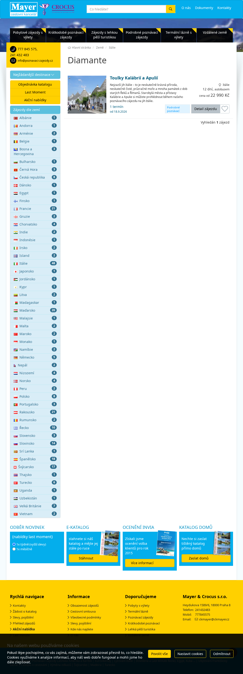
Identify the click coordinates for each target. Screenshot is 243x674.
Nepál (36, 365)
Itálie (37, 263)
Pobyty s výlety (139, 605)
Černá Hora (37, 169)
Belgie (37, 141)
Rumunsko (37, 420)
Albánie (37, 117)
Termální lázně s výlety (179, 34)
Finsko (37, 201)
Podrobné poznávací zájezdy (142, 34)
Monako (37, 341)
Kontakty (19, 605)
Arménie (37, 133)
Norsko (37, 381)
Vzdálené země (215, 32)
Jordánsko (37, 279)
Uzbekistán (37, 498)
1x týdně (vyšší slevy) (31, 544)
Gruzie (37, 216)
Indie (37, 232)
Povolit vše (159, 653)
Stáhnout (86, 558)
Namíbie (37, 349)
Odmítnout (221, 653)
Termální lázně (138, 611)
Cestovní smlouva (83, 611)
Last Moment (35, 92)
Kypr (37, 287)
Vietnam (37, 514)
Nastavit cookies (190, 653)
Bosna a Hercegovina (34, 151)
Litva (37, 294)
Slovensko (37, 435)
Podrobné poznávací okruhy (173, 109)
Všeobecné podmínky (85, 617)
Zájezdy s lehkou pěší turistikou (104, 34)
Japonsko (37, 271)
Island (37, 255)
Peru (37, 388)
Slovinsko (37, 443)
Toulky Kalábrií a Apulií (134, 78)
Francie (37, 208)
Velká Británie (37, 506)
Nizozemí (37, 373)
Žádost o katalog (25, 611)
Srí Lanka (37, 451)
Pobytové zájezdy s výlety (28, 34)
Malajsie (37, 318)
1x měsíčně (24, 549)
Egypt (37, 193)
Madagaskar (37, 302)
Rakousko (37, 412)
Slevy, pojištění (23, 617)
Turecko (37, 482)
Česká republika (37, 177)
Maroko (37, 334)
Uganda (37, 490)
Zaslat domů (199, 558)
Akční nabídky (35, 100)
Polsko (37, 396)
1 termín (118, 108)
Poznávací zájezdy (140, 617)
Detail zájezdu (205, 108)
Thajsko (37, 474)
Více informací (142, 563)
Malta (37, 326)
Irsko (37, 247)
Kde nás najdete (81, 629)
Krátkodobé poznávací (144, 623)
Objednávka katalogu (35, 84)
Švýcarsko (36, 467)
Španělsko (37, 459)
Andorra (37, 125)
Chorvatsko (37, 224)
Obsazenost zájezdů (84, 605)
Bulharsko (37, 161)
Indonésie (37, 240)
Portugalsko (37, 404)
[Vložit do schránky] (224, 108)
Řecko (37, 427)
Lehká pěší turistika (141, 629)
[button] (35, 75)
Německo (37, 357)
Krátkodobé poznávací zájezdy (66, 34)
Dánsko (37, 185)
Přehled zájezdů (24, 623)
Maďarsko (37, 310)
